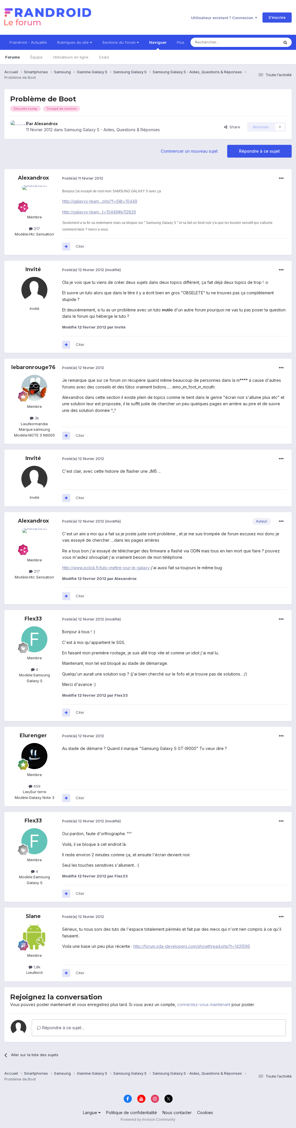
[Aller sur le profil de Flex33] (34, 639)
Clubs (104, 57)
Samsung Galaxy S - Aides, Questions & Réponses (112, 129)
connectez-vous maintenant (203, 1004)
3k (36, 418)
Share (233, 127)
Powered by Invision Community (148, 1119)
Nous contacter (177, 1112)
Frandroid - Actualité (28, 42)
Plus (180, 42)
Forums (12, 57)
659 (36, 786)
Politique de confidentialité (131, 1112)
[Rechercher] (285, 42)
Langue (90, 1112)
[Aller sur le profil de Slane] (34, 937)
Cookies (205, 1112)
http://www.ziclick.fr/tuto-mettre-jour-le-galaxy (106, 567)
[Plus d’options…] (281, 178)
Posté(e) (82, 178)
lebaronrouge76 (33, 367)
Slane (33, 916)
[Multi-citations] (66, 246)
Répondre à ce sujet (259, 151)
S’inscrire (277, 17)
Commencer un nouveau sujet (189, 151)
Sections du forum (119, 42)
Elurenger (33, 735)
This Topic (262, 42)
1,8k (36, 967)
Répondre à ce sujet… (62, 1027)
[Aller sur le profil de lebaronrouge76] (34, 388)
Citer (80, 246)
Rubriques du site (73, 42)
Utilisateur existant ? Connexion (223, 17)
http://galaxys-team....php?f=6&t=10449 (99, 201)
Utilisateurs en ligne (70, 57)
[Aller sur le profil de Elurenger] (34, 756)
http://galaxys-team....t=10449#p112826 (99, 211)
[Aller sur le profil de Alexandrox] (16, 127)
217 (36, 228)
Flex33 (33, 619)
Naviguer (157, 42)
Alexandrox (46, 123)
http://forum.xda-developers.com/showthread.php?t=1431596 (191, 946)
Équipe (36, 57)
